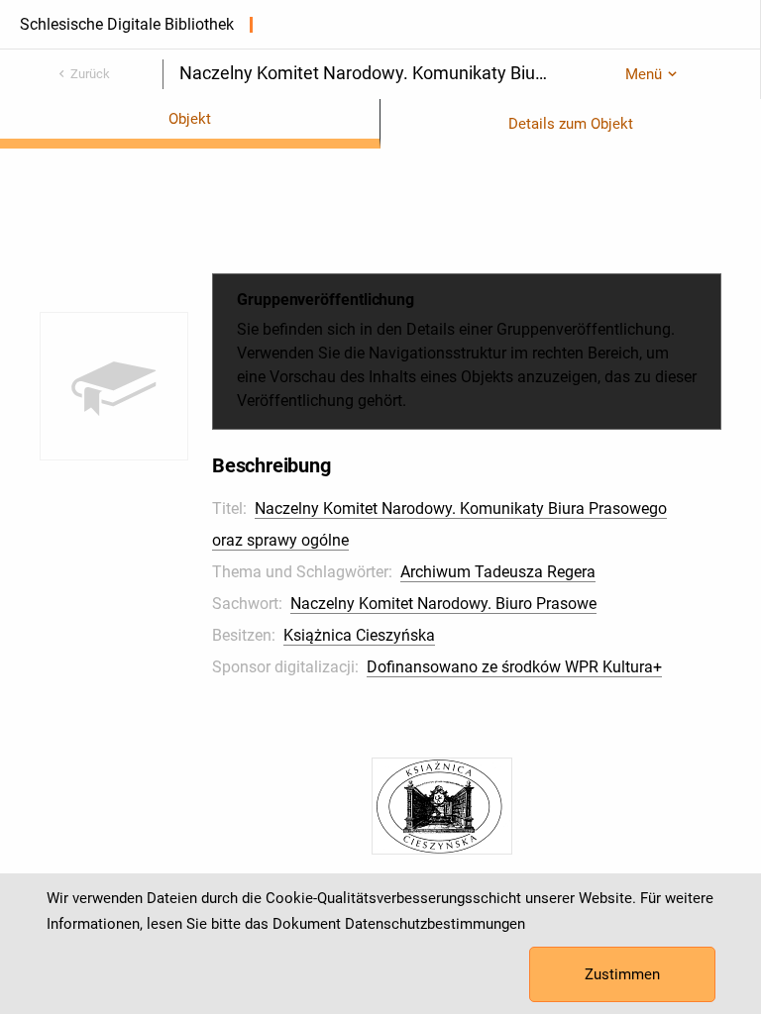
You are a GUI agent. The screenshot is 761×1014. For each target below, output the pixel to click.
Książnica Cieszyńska (359, 635)
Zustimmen (622, 974)
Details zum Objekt (570, 124)
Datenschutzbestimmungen (435, 924)
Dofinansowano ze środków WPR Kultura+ (514, 667)
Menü (643, 74)
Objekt (189, 119)
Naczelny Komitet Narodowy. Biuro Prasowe (443, 603)
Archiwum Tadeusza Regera (498, 571)
